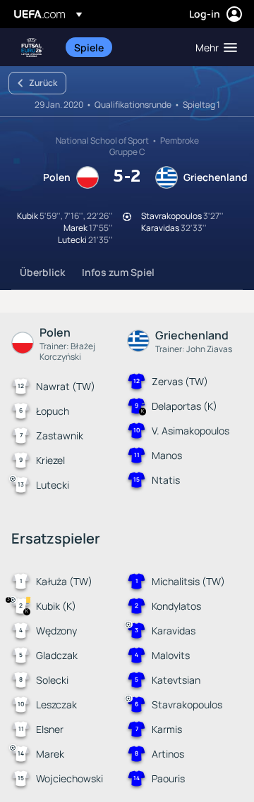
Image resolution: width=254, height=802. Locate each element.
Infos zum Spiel (118, 272)
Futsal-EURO (32, 47)
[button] (213, 47)
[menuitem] (123, 47)
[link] (89, 47)
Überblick (42, 272)
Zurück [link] (43, 83)
